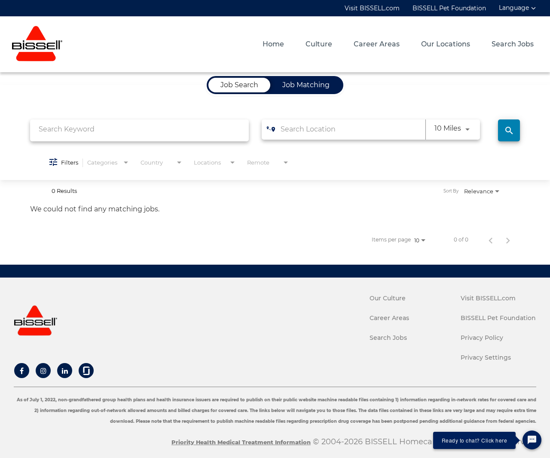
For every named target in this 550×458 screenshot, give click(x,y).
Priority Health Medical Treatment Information (241, 442)
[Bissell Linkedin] (65, 370)
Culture (319, 44)
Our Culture (388, 298)
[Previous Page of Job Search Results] (490, 239)
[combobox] (139, 129)
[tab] (239, 85)
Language (514, 8)
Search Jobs (513, 44)
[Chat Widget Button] (531, 440)
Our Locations (445, 44)
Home (273, 44)
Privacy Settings (486, 357)
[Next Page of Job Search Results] (507, 239)
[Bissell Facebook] (22, 370)
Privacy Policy (482, 338)
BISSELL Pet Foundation (449, 8)
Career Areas (377, 44)
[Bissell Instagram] (43, 370)
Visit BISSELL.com (372, 8)
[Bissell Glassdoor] (86, 370)
